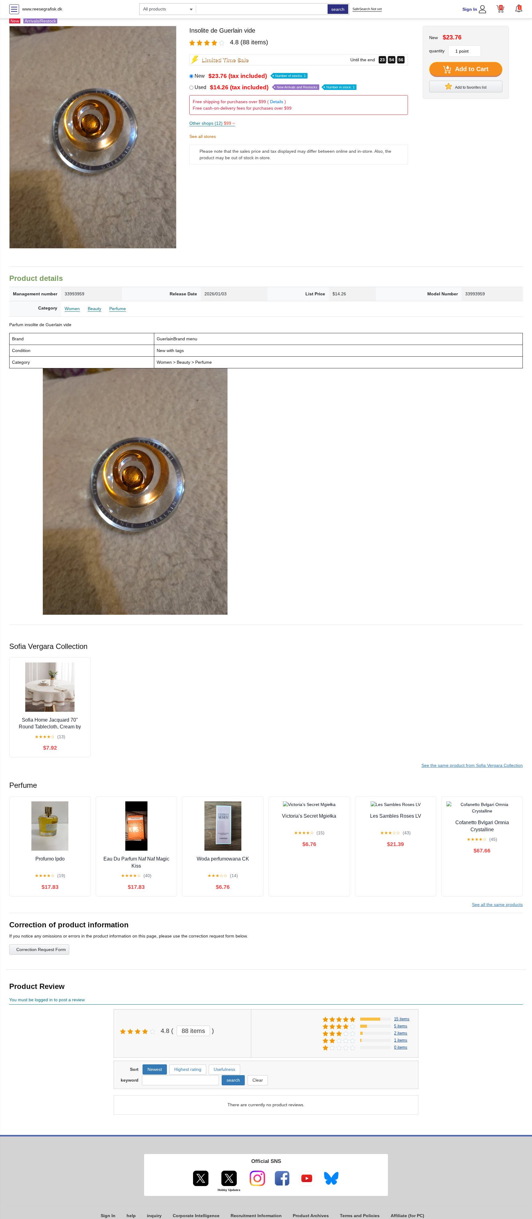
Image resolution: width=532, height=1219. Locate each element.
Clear (257, 1080)
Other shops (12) (212, 123)
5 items (400, 1026)
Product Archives (311, 1215)
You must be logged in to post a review (47, 999)
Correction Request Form (41, 949)
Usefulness (224, 1069)
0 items (400, 1047)
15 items (401, 1019)
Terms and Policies (360, 1215)
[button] (519, 8)
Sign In (469, 9)
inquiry (154, 1215)
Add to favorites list (470, 87)
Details (276, 101)
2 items (400, 1033)
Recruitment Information (256, 1215)
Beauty (94, 308)
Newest (154, 1069)
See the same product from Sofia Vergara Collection (472, 765)
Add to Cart (471, 69)
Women (72, 308)
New (250, 76)
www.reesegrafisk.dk (42, 8)
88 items (193, 1030)
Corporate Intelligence (196, 1215)
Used (275, 87)
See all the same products (497, 904)
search (338, 9)
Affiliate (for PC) (407, 1215)
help (131, 1215)
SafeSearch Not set (367, 9)
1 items (400, 1040)
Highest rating (187, 1069)
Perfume (117, 308)
